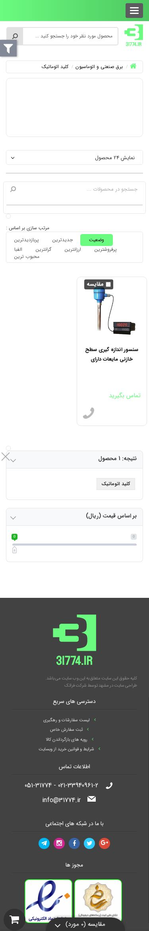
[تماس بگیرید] (88, 413)
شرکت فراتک (75, 685)
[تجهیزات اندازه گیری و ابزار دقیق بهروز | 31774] (133, 35)
